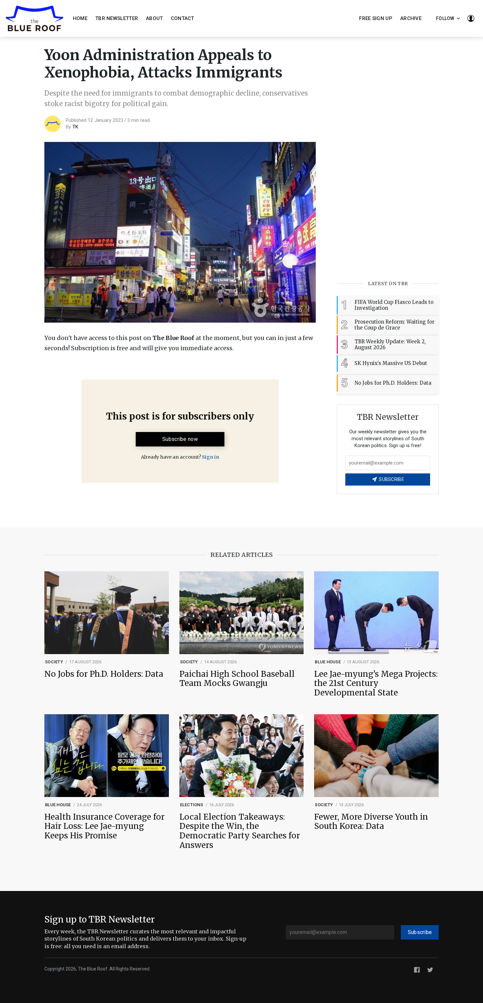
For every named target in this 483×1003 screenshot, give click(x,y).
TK (75, 127)
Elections (191, 804)
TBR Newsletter (116, 18)
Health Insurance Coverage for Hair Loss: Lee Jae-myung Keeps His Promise (104, 826)
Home (80, 18)
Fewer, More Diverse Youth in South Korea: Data (371, 822)
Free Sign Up (375, 18)
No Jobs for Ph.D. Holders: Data (103, 674)
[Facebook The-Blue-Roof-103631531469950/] (417, 969)
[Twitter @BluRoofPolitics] (430, 969)
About (154, 18)
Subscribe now (180, 439)
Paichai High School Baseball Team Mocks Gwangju (237, 679)
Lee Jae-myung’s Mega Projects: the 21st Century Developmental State (376, 684)
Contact (182, 18)
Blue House (328, 661)
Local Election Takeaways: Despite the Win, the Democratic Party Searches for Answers (239, 831)
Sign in (210, 457)
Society (54, 661)
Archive (411, 18)
